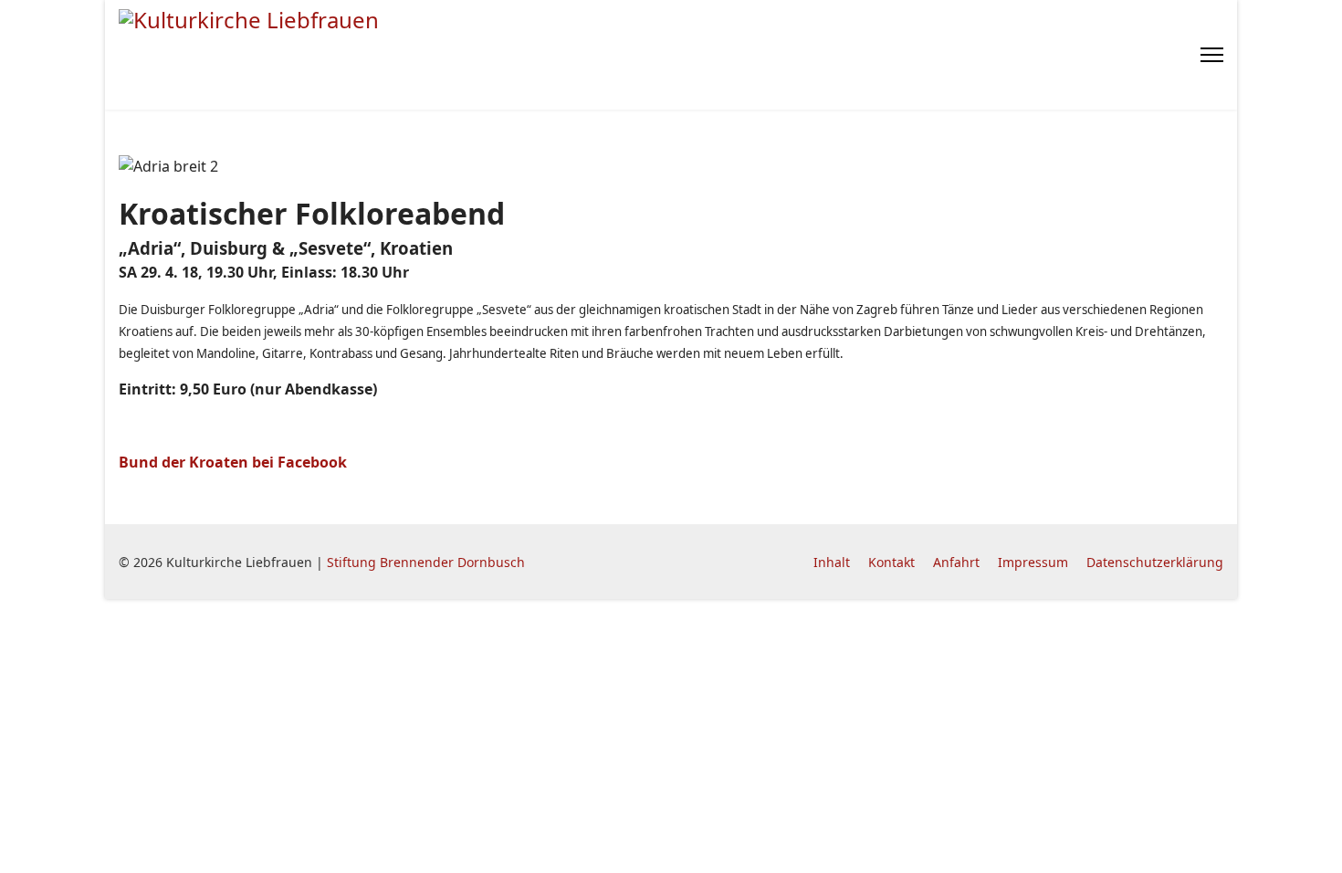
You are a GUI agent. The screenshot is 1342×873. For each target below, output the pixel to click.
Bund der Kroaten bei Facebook (233, 462)
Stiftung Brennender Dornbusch (426, 562)
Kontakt (891, 562)
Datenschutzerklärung (1154, 562)
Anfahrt (956, 562)
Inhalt (831, 562)
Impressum (1033, 562)
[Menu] (1211, 55)
